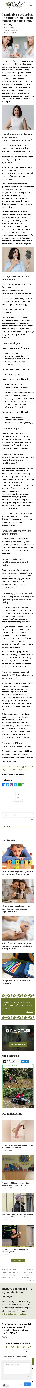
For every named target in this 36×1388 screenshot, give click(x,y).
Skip (21, 1384)
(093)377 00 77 (12, 1333)
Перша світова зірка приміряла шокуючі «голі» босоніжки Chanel (18, 1146)
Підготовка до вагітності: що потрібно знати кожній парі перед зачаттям (16, 909)
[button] (31, 5)
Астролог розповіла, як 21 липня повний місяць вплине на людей (28, 1275)
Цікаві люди (15, 30)
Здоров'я (7, 30)
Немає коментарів (10, 32)
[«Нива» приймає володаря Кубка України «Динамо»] (18, 1235)
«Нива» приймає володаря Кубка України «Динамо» (15, 1251)
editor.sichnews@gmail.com (17, 1330)
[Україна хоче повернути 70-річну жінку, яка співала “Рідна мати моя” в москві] (18, 1202)
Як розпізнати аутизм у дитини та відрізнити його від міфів (17, 873)
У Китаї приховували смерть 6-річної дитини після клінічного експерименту (17, 946)
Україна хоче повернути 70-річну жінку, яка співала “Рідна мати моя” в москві (17, 1215)
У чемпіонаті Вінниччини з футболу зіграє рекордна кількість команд (16, 1184)
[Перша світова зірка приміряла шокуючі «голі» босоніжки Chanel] (18, 1131)
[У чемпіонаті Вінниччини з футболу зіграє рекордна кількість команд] (18, 1167)
